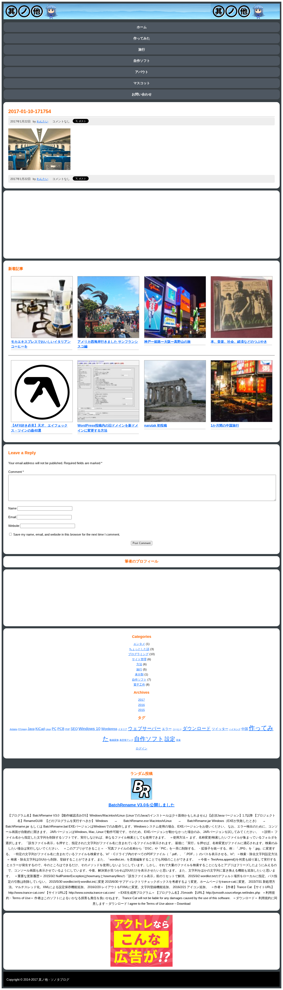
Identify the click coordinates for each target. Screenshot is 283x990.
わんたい (42, 121)
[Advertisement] (141, 224)
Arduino (13, 729)
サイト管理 (139, 659)
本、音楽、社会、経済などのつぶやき (239, 341)
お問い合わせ (142, 94)
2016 (141, 705)
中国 (244, 729)
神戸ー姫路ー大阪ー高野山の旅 (167, 341)
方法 (139, 664)
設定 (169, 739)
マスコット (141, 83)
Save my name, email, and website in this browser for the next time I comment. (66, 534)
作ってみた (141, 38)
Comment (16, 472)
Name (12, 508)
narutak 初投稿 (155, 425)
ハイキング (235, 729)
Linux (48, 729)
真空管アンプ (126, 740)
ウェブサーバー (144, 728)
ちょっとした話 (139, 649)
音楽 (178, 740)
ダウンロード (197, 728)
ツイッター (220, 729)
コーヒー (177, 729)
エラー (167, 729)
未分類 (139, 674)
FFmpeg (22, 729)
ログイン (141, 748)
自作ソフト (141, 60)
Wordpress (109, 729)
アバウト (141, 72)
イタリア (122, 729)
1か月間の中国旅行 (225, 425)
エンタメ (139, 644)
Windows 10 (89, 728)
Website (13, 525)
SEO (74, 729)
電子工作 (139, 684)
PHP (67, 729)
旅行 (141, 49)
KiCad (40, 729)
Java (31, 729)
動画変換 (114, 740)
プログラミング (138, 654)
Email (12, 517)
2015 (141, 710)
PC (54, 729)
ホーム (142, 27)
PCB (60, 729)
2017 (141, 699)
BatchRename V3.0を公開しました (142, 805)
